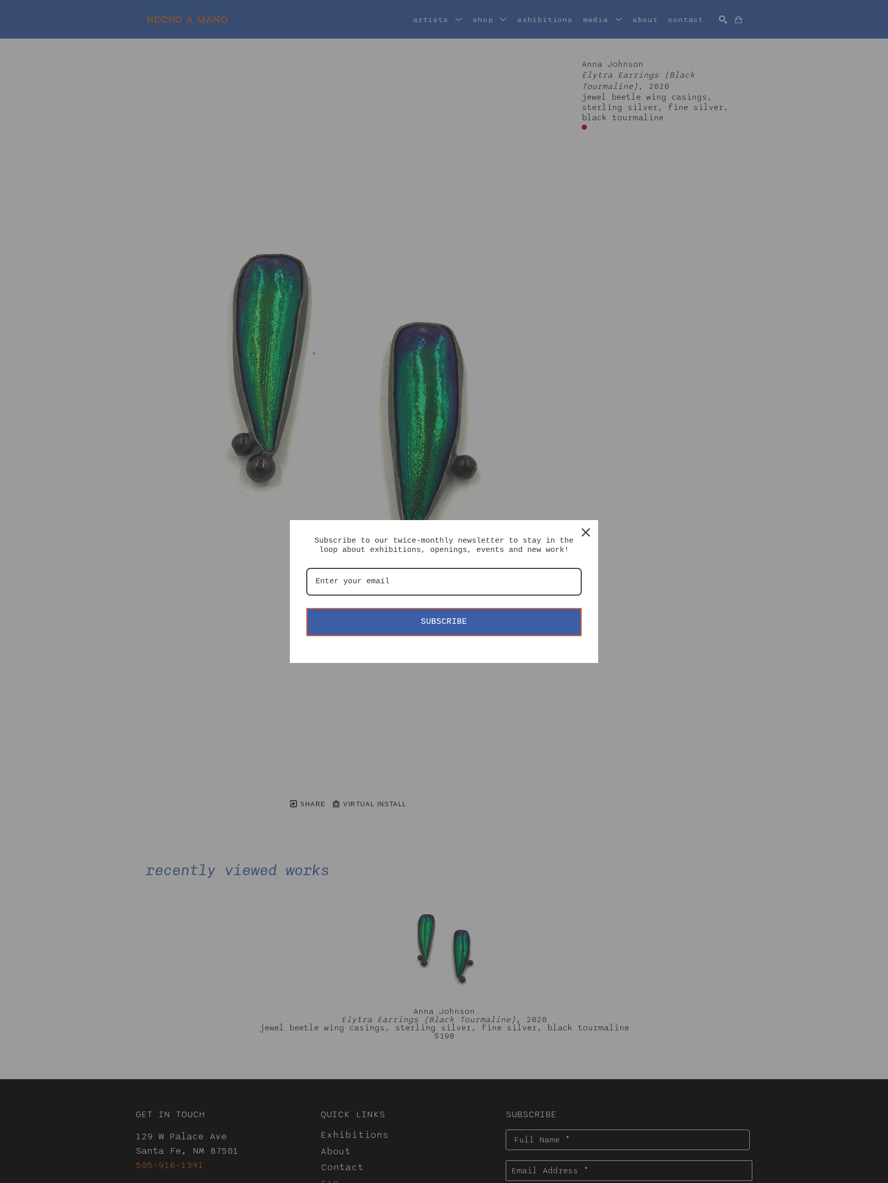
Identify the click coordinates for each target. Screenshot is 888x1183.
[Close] (586, 532)
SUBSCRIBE (444, 621)
